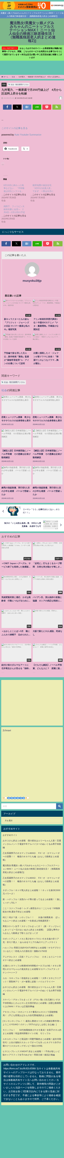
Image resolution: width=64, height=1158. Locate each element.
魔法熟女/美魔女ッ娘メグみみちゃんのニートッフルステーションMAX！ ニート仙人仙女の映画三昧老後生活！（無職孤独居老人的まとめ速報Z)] (31, 868)
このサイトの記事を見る (14, 128)
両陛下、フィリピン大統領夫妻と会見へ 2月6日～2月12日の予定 (14, 209)
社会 (4, 84)
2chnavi (7, 730)
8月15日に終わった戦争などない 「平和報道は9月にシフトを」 (14, 188)
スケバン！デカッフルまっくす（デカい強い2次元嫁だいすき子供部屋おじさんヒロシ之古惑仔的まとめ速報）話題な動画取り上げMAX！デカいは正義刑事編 (32, 1003)
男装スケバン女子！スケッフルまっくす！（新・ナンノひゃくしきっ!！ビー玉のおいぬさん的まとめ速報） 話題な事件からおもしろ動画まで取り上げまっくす (32, 929)
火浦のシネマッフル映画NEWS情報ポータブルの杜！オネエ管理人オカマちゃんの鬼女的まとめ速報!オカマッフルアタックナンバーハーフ (32, 969)
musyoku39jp (32, 280)
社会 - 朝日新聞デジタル (20, 84)
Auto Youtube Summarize (27, 134)
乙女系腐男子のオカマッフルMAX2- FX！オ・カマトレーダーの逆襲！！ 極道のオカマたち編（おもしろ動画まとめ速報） (31, 856)
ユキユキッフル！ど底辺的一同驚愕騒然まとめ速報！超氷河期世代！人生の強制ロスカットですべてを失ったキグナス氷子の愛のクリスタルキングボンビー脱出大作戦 (32, 1042)
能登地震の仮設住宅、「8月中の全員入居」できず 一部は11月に (43, 188)
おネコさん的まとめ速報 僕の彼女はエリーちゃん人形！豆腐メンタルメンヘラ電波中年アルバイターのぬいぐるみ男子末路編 (32, 844)
